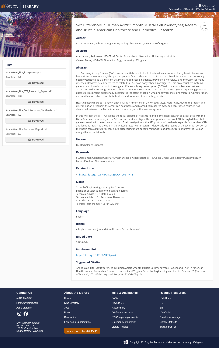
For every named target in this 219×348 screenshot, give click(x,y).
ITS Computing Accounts (125, 317)
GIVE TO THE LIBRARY (82, 330)
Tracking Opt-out (168, 327)
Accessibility (118, 307)
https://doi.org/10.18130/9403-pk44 (96, 255)
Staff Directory (71, 303)
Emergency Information (124, 322)
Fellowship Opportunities (77, 322)
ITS (161, 303)
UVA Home (165, 298)
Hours (67, 298)
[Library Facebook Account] (26, 314)
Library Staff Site (168, 322)
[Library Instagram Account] (19, 314)
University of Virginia (192, 342)
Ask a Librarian (24, 307)
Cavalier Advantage (170, 317)
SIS (162, 307)
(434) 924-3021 (24, 298)
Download (38, 82)
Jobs (66, 307)
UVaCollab (165, 312)
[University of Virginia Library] (20, 9)
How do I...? (118, 303)
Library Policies (120, 327)
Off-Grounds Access (122, 312)
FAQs (115, 298)
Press (67, 312)
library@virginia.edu (27, 303)
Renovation (70, 317)
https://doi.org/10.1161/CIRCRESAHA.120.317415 (106, 174)
